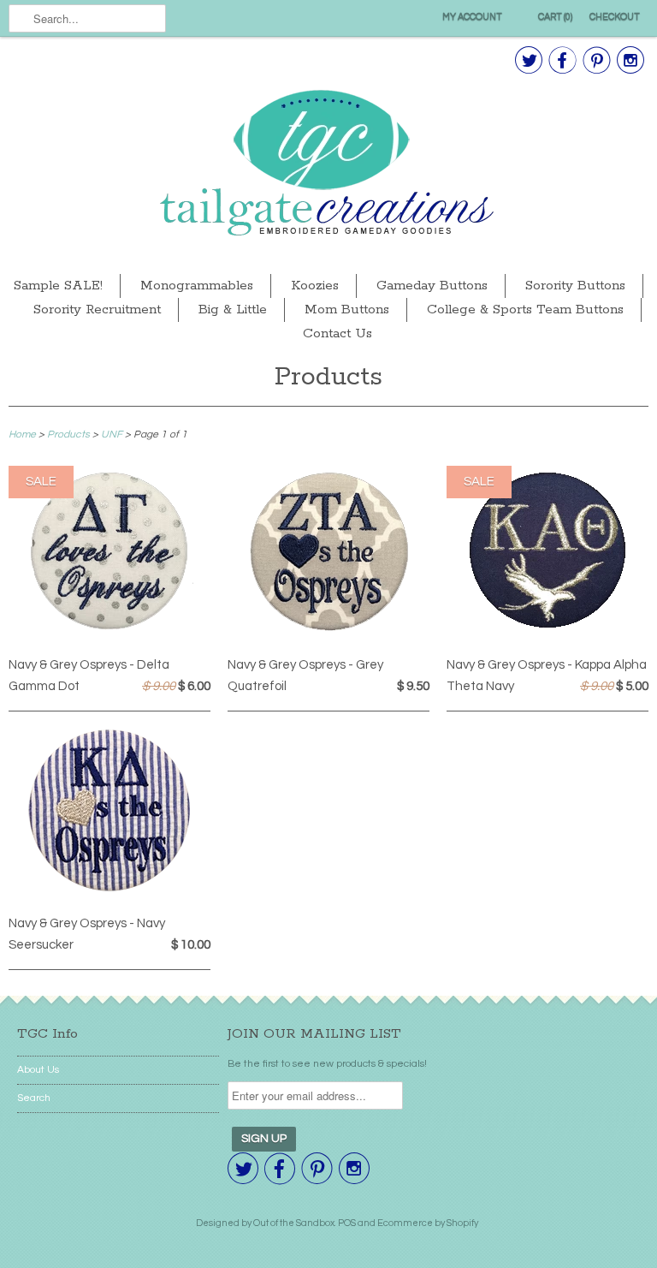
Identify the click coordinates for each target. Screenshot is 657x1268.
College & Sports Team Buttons (525, 309)
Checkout (614, 16)
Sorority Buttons (575, 285)
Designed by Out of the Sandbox (265, 1223)
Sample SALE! (58, 285)
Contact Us (337, 333)
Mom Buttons (347, 309)
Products (328, 377)
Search (33, 1098)
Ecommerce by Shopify (427, 1223)
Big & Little (232, 309)
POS (347, 1223)
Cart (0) (555, 16)
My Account (472, 16)
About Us (38, 1069)
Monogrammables (196, 285)
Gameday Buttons (432, 285)
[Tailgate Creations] (328, 164)
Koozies (315, 285)
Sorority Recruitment (97, 309)
